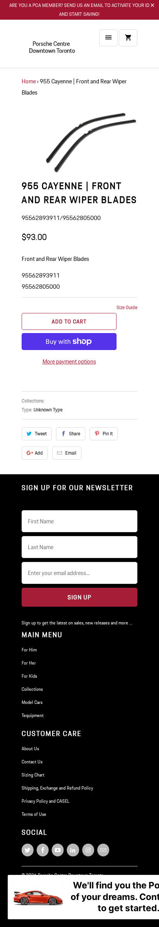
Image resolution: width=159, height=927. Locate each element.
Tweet (41, 434)
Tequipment (33, 715)
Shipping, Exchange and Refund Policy (57, 788)
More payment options (69, 361)
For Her (29, 662)
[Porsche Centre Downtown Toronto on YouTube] (58, 850)
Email (70, 453)
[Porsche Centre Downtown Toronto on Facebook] (43, 850)
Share (74, 434)
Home (29, 81)
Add (39, 453)
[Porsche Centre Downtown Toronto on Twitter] (28, 850)
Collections (32, 689)
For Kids (29, 676)
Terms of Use (34, 814)
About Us (30, 748)
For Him (29, 649)
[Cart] (128, 37)
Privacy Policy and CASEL (45, 801)
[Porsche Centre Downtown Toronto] (52, 46)
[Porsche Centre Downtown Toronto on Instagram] (88, 850)
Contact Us (32, 761)
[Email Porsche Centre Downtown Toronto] (103, 850)
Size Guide (127, 307)
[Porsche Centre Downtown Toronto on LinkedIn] (73, 850)
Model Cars (32, 702)
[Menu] (108, 37)
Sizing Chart (33, 774)
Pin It (108, 434)
